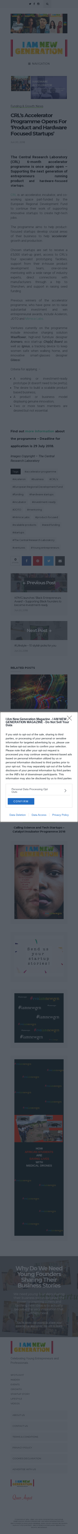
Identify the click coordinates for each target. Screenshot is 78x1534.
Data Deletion (17, 814)
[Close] (70, 719)
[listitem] (39, 790)
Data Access (39, 814)
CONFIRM (21, 801)
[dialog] (39, 767)
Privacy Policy (60, 814)
